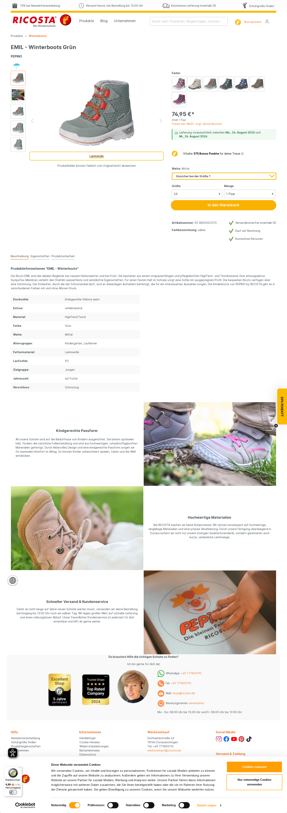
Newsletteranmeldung (25, 738)
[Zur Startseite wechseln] (42, 20)
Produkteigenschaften (26, 746)
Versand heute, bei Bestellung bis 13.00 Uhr (113, 5)
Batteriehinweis (89, 750)
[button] (282, 406)
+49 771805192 (191, 673)
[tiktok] (249, 738)
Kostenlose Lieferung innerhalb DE (193, 5)
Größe (176, 186)
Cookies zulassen (254, 766)
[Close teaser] (276, 426)
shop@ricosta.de (184, 693)
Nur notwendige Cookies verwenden (254, 782)
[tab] (20, 256)
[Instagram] (219, 738)
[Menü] (19, 768)
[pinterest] (241, 738)
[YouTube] (234, 738)
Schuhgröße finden (261, 6)
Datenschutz (87, 754)
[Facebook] (226, 738)
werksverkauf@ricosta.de (164, 750)
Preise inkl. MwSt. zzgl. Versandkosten (197, 123)
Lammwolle (97, 156)
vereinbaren (196, 703)
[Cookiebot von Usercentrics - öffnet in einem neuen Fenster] (25, 805)
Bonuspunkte (252, 21)
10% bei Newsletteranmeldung (39, 5)
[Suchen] (225, 21)
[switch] (113, 805)
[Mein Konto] (267, 21)
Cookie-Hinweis (89, 742)
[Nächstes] (161, 121)
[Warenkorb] (274, 20)
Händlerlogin (87, 738)
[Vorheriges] (32, 121)
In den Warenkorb (223, 205)
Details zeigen (206, 805)
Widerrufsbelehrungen (94, 746)
